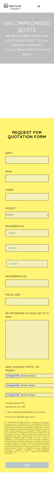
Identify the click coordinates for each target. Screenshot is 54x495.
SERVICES (43, 10)
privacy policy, (39, 412)
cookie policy (10, 417)
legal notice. (30, 417)
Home (29, 10)
